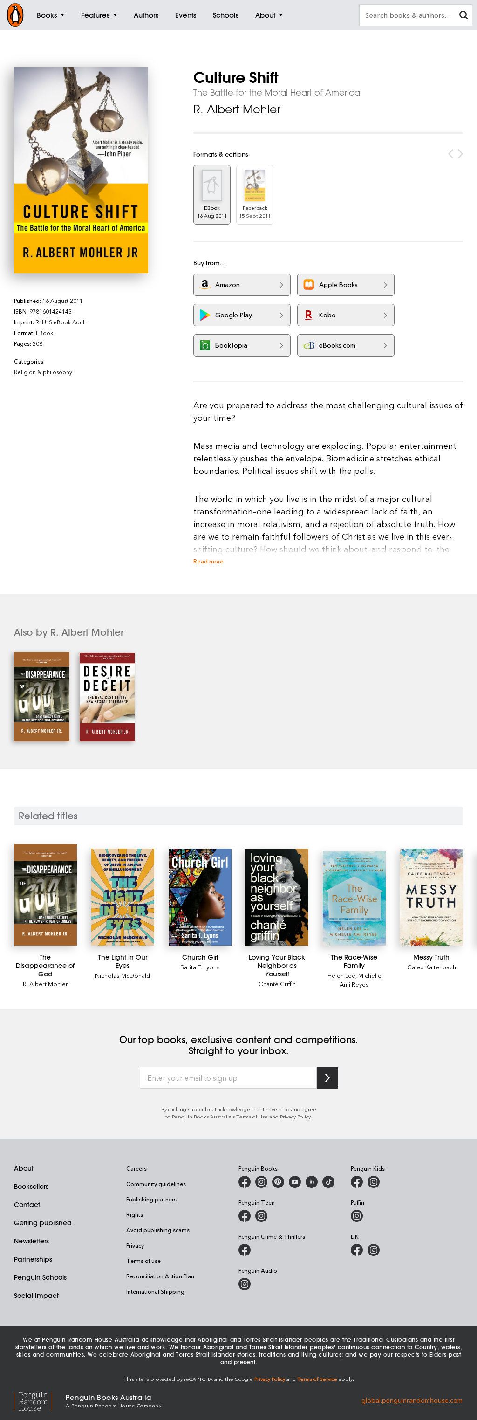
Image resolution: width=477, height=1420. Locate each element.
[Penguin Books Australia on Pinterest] (278, 1182)
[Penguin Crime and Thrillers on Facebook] (244, 1250)
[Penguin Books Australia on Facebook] (244, 1182)
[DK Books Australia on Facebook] (357, 1250)
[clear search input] (463, 16)
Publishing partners (151, 1199)
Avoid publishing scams (158, 1230)
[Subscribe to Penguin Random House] (327, 1078)
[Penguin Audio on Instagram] (244, 1284)
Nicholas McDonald (122, 975)
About (24, 1168)
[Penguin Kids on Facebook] (357, 1182)
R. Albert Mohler (236, 109)
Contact (27, 1204)
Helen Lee (341, 975)
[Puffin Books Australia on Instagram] (357, 1216)
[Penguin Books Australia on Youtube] (295, 1182)
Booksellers (31, 1186)
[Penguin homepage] (15, 15)
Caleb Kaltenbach (431, 966)
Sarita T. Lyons (200, 966)
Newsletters (31, 1241)
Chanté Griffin (277, 983)
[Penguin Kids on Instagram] (374, 1182)
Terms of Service (317, 1379)
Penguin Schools (40, 1277)
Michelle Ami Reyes (361, 979)
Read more (208, 560)
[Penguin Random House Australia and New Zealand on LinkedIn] (312, 1182)
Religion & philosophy (43, 372)
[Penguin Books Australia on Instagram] (261, 1182)
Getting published (43, 1223)
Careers (136, 1168)
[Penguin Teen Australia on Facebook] (244, 1216)
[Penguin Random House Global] (40, 1400)
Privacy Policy (295, 1116)
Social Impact (36, 1295)
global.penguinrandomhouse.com (412, 1400)
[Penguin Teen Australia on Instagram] (261, 1216)
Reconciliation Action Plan (160, 1276)
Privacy (135, 1245)
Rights (134, 1214)
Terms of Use (252, 1116)
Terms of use (143, 1260)
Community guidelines (156, 1184)
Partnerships (33, 1259)
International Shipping (155, 1291)
